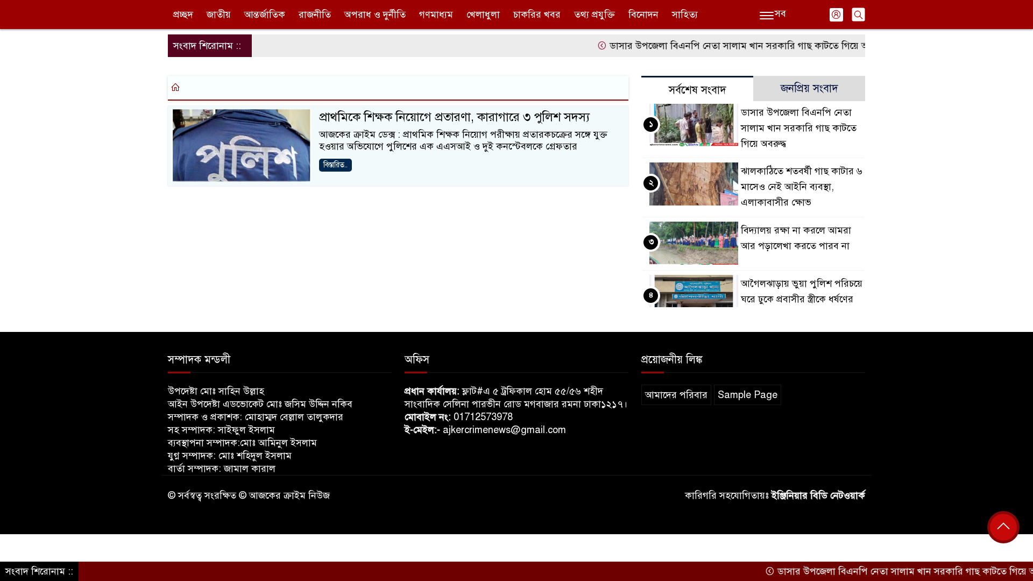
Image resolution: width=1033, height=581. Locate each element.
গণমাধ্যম (436, 14)
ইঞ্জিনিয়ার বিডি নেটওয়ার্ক (818, 495)
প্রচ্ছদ (183, 14)
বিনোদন (643, 14)
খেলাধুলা (483, 14)
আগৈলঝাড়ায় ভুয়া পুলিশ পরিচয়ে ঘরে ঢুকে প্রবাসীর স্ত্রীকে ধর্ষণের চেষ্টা (801, 299)
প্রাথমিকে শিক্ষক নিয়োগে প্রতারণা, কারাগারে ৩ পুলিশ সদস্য (454, 117)
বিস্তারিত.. (335, 164)
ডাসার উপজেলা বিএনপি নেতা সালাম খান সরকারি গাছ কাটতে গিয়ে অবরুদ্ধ (733, 46)
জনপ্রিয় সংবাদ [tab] (809, 88)
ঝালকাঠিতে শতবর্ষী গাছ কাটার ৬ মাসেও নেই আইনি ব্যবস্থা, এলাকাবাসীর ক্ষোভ (801, 186)
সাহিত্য (685, 14)
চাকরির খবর (537, 14)
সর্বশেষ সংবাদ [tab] (697, 90)
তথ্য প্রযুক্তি (594, 14)
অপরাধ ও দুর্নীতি (375, 14)
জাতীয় (219, 14)
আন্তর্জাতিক (264, 14)
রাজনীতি (315, 14)
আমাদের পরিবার (676, 395)
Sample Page (747, 395)
